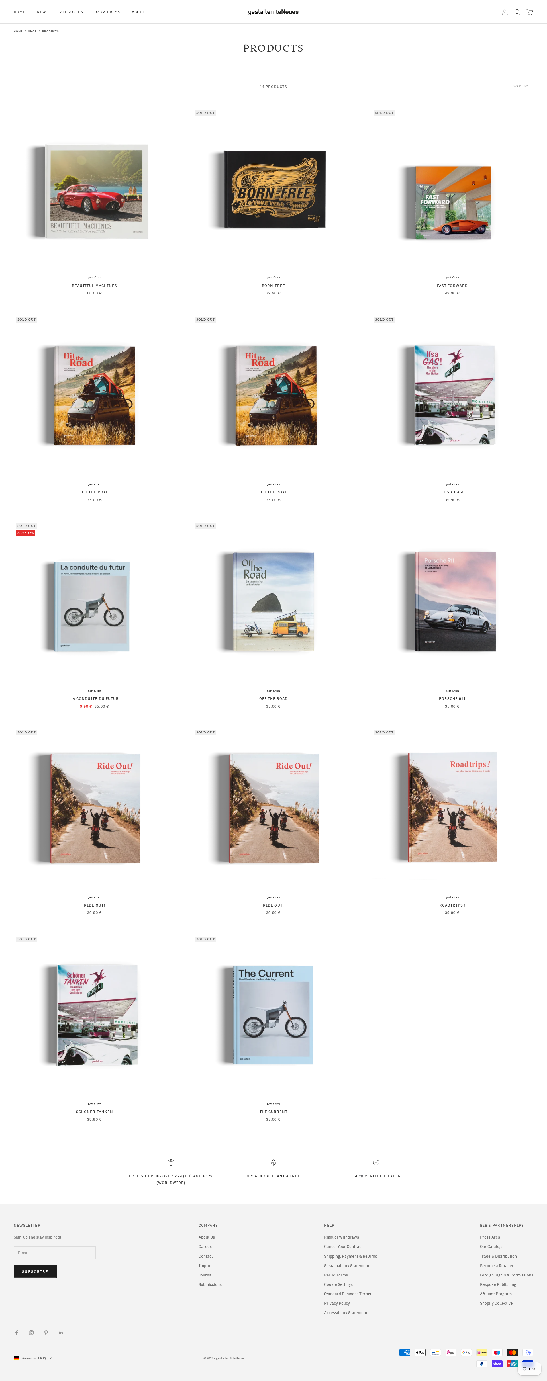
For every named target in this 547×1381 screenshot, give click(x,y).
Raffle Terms (336, 1275)
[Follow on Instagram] (31, 1332)
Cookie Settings (338, 1284)
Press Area (490, 1237)
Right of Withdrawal (342, 1237)
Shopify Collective (496, 1303)
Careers (206, 1246)
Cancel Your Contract (343, 1246)
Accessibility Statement (345, 1312)
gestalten (94, 277)
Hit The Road (94, 492)
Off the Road (273, 698)
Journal (206, 1275)
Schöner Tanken (94, 1111)
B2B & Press (108, 11)
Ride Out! (94, 905)
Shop (32, 31)
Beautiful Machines (94, 285)
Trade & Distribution (498, 1256)
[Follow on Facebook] (16, 1332)
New (41, 11)
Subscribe (35, 1271)
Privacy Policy (337, 1303)
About (138, 11)
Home (19, 11)
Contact (206, 1256)
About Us (207, 1237)
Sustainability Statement (346, 1265)
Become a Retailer (497, 1265)
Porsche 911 (452, 698)
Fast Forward (452, 285)
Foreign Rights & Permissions (506, 1275)
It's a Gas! (452, 492)
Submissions (210, 1284)
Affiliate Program (496, 1294)
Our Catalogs (491, 1246)
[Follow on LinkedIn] (61, 1332)
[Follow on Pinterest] (46, 1332)
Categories (70, 11)
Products (50, 31)
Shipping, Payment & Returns (350, 1256)
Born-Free (273, 285)
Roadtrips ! (452, 905)
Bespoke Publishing (498, 1284)
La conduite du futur (94, 698)
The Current (274, 1111)
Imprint (206, 1265)
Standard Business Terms (347, 1294)
